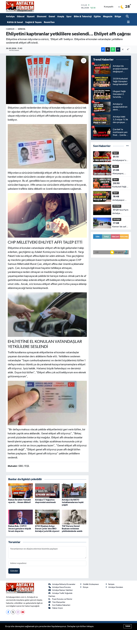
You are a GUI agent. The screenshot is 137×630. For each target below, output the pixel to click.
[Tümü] (127, 146)
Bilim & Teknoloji (83, 16)
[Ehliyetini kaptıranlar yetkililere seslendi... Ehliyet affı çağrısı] (47, 80)
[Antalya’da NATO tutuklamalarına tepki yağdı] (74, 490)
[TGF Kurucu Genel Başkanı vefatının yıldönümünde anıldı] (74, 517)
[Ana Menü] (128, 22)
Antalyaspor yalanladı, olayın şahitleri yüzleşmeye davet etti (120, 198)
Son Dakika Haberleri (61, 605)
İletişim (111, 584)
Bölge (118, 16)
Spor (69, 16)
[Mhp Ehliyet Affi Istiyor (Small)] (47, 146)
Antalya (10, 16)
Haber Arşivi (57, 608)
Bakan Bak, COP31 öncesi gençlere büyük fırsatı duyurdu (19, 528)
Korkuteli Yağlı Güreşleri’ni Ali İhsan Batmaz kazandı (119, 185)
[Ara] (127, 16)
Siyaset (31, 16)
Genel (52, 16)
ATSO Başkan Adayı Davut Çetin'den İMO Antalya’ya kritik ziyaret (47, 528)
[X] (13, 612)
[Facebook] (8, 612)
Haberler (10, 29)
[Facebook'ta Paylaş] (103, 49)
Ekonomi (41, 16)
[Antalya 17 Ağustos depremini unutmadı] (47, 490)
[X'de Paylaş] (107, 49)
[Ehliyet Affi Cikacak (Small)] (47, 402)
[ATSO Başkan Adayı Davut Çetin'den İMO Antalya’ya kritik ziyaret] (47, 517)
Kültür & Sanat (15, 22)
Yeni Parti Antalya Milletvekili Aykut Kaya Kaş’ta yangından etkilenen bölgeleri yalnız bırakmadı (120, 212)
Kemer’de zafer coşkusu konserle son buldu (120, 225)
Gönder (14, 571)
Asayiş (60, 16)
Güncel (20, 16)
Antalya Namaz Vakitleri (62, 590)
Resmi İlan (49, 22)
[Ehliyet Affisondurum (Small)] (47, 215)
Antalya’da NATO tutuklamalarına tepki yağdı (72, 502)
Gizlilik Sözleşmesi (91, 584)
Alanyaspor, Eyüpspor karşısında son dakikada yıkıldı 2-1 (120, 172)
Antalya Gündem (115, 587)
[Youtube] (22, 612)
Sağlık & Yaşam (33, 22)
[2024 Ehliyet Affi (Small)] (47, 314)
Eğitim (97, 16)
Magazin (107, 16)
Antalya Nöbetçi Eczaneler (63, 584)
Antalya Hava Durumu (61, 587)
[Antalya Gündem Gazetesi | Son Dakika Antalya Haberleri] (20, 7)
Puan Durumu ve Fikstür (62, 599)
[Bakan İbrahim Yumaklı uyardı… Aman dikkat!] (20, 490)
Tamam (127, 626)
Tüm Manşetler (58, 602)
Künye (85, 587)
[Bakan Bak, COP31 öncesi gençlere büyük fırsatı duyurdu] (20, 517)
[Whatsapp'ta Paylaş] (113, 49)
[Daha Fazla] (118, 49)
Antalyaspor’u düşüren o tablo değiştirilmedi (120, 159)
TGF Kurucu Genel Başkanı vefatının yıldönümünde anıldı (72, 528)
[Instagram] (18, 612)
